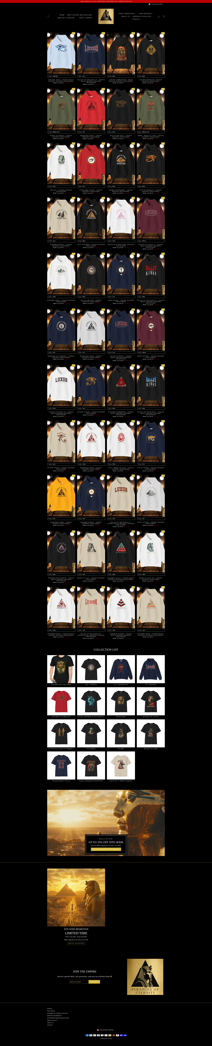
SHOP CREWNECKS (127, 13)
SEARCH (49, 1008)
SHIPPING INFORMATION (54, 1015)
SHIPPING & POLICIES (142, 16)
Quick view (61, 72)
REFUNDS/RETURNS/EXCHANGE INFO (58, 1018)
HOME (62, 15)
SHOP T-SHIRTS (86, 17)
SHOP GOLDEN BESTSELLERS (79, 15)
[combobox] (61, 76)
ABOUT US (125, 16)
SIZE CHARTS (51, 1011)
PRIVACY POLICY (52, 1020)
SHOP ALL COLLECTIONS (76, 943)
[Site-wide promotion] (76, 897)
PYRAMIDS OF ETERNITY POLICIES (57, 1013)
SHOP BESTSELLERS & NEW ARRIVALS (106, 849)
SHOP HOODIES (145, 13)
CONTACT (136, 19)
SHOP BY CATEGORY (66, 17)
